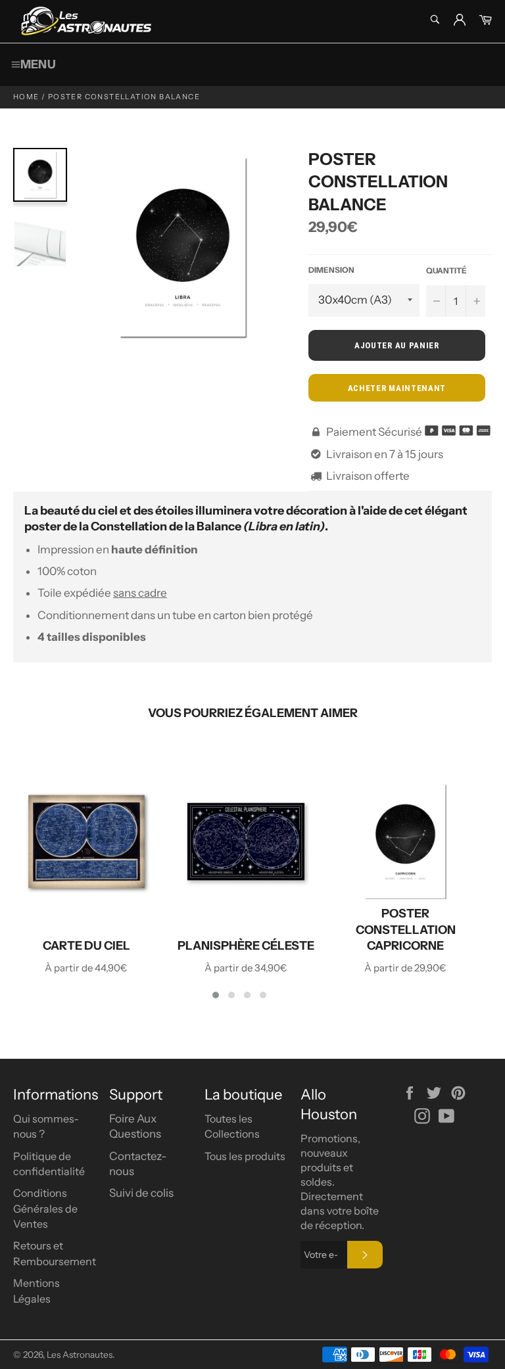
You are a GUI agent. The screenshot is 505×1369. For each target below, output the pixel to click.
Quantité (446, 270)
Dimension (331, 270)
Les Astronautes (79, 1354)
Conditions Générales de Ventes (45, 1208)
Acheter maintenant (397, 388)
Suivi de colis (141, 1192)
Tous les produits (244, 1156)
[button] (216, 995)
